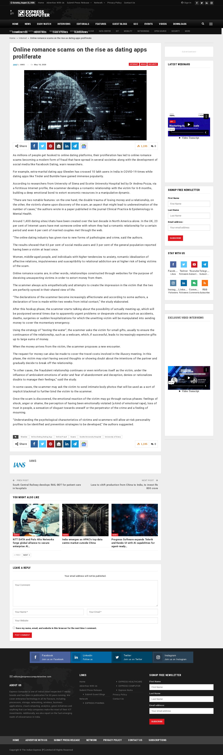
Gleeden (24, 437)
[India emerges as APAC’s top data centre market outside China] (85, 520)
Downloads (180, 24)
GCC (136, 24)
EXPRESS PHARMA (94, 703)
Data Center (105, 31)
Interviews (63, 24)
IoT (117, 31)
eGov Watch (44, 24)
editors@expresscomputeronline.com (32, 676)
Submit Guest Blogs (95, 694)
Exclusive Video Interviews (186, 317)
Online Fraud (61, 437)
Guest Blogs (119, 24)
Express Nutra (126, 690)
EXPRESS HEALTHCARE (130, 681)
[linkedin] (207, 2)
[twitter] (202, 2)
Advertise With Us (55, 2)
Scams (73, 437)
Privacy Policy (114, 2)
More (187, 31)
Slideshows (81, 32)
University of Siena (113, 437)
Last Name (173, 210)
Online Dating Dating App (41, 437)
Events (148, 24)
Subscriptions (158, 740)
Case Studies (60, 32)
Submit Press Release (78, 2)
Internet (23, 38)
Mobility (128, 31)
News (28, 24)
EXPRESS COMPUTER (129, 686)
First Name (173, 198)
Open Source (160, 31)
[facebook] (197, 2)
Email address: (175, 222)
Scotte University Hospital (90, 437)
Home (41, 2)
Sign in (187, 2)
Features (101, 24)
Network (98, 2)
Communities (19, 32)
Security (175, 31)
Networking (143, 31)
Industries (40, 32)
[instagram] (212, 2)
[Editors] (11, 676)
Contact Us (129, 2)
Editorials (83, 24)
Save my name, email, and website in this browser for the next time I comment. (56, 628)
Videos (163, 24)
